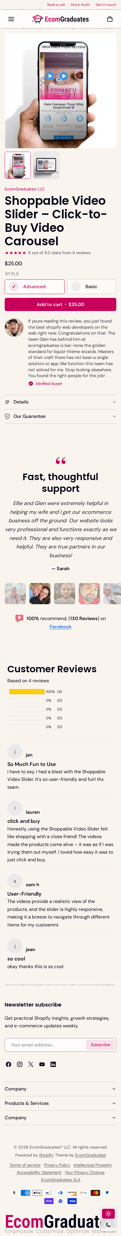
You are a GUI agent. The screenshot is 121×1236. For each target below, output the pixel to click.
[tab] (15, 593)
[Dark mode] (108, 1225)
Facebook (61, 627)
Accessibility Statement (39, 1172)
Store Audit (80, 5)
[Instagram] (19, 1064)
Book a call (56, 5)
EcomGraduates (90, 1155)
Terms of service (25, 1165)
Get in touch (106, 5)
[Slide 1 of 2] (18, 165)
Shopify (46, 1155)
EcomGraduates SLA (60, 1179)
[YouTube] (42, 1064)
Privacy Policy (57, 1165)
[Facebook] (8, 1064)
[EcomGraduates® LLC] (60, 19)
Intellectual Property (93, 1165)
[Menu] (11, 19)
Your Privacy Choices (85, 1172)
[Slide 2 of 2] (46, 165)
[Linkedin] (53, 1064)
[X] (30, 1064)
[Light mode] (108, 1214)
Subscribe (100, 1044)
